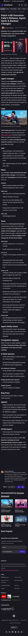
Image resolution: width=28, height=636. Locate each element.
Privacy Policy (18, 577)
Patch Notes (13, 8)
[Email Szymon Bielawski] (23, 487)
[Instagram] (18, 632)
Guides (23, 8)
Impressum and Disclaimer (15, 622)
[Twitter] (6, 632)
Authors (3, 588)
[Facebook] (9, 632)
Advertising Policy (19, 580)
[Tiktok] (21, 632)
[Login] (25, 5)
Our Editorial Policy (5, 585)
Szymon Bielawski (9, 471)
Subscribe (22, 551)
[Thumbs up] (19, 487)
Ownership (17, 588)
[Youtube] (15, 632)
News (7, 8)
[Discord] (12, 632)
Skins (19, 8)
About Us (17, 585)
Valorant (3, 9)
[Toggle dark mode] (19, 5)
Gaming (10, 11)
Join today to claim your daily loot (18, 1)
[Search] (22, 5)
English (13, 627)
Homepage (3, 11)
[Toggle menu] (2, 5)
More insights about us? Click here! (10, 570)
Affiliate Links (5, 577)
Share (12, 487)
